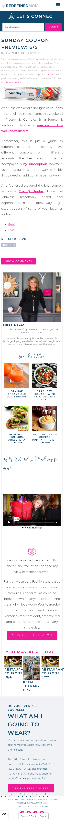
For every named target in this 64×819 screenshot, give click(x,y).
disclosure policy (13, 82)
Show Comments (18, 261)
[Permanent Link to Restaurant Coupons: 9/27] (50, 666)
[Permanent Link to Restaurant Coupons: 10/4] (13, 666)
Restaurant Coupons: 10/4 (16, 673)
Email (12, 230)
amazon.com (48, 74)
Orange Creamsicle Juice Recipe (17, 394)
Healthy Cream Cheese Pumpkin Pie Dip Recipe (45, 438)
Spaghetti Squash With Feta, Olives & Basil (45, 395)
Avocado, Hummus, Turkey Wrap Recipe (16, 438)
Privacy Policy (38, 803)
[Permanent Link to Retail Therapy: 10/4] (31, 678)
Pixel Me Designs (38, 806)
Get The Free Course (31, 788)
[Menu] (58, 4)
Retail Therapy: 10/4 (32, 686)
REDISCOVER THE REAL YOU (32, 635)
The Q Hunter (31, 191)
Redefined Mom (20, 6)
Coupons (33, 53)
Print (11, 224)
